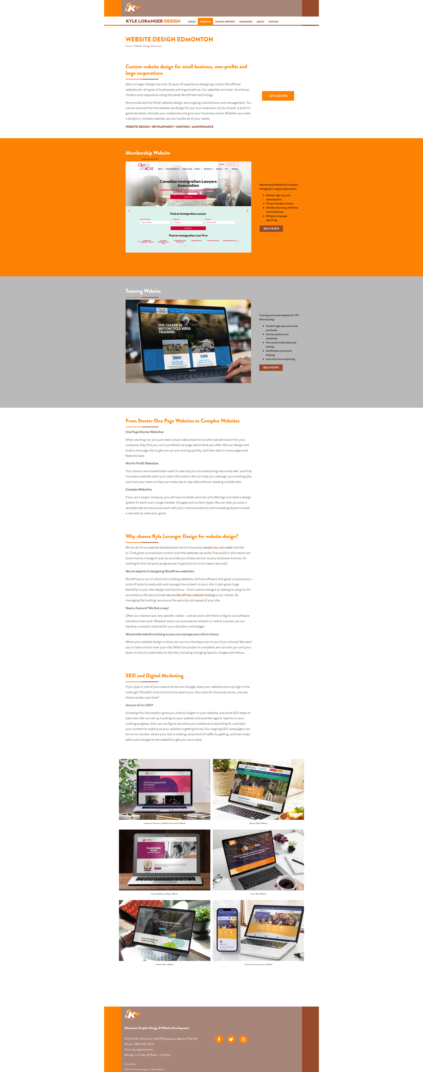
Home (129, 46)
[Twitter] (231, 1039)
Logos (192, 21)
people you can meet (217, 547)
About (260, 21)
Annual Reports (225, 21)
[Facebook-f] (219, 1039)
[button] (129, 211)
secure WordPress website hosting (190, 595)
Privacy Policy (130, 1064)
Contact (274, 21)
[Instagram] (243, 1039)
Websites (205, 21)
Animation (245, 21)
